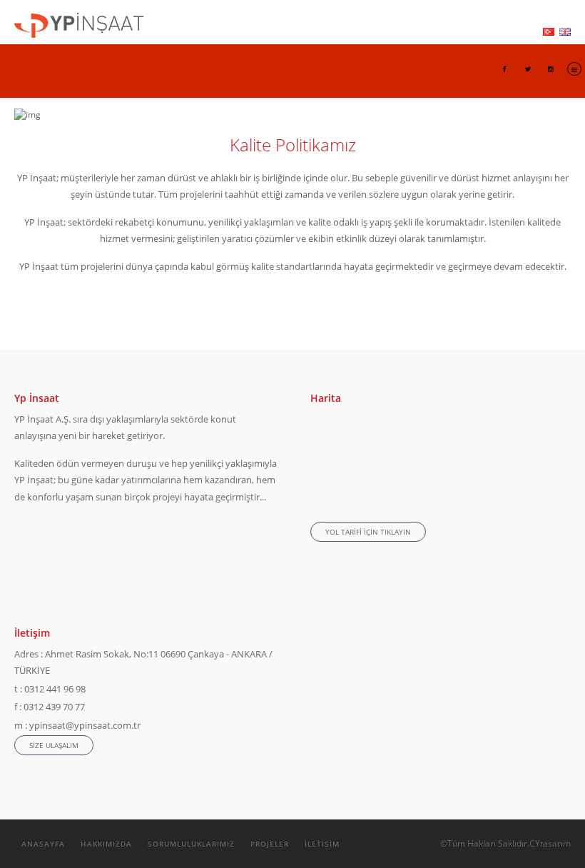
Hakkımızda (106, 844)
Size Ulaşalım (53, 745)
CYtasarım (550, 843)
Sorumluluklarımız (191, 844)
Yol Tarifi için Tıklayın (368, 532)
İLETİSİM (322, 844)
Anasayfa (43, 844)
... (263, 496)
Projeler (269, 844)
